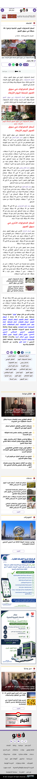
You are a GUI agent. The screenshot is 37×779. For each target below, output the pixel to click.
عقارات (14, 754)
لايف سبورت (7, 767)
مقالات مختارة (23, 754)
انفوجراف (30, 763)
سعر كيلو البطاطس (25, 369)
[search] (2, 10)
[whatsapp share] (13, 64)
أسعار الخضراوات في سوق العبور (14, 97)
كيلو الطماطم (28, 376)
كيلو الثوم (18, 376)
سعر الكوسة (25, 366)
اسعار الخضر (12, 356)
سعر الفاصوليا (13, 362)
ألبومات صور (13, 758)
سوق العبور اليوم (11, 369)
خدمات (32, 754)
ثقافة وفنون (30, 749)
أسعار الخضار (26, 231)
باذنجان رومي (24, 362)
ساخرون (21, 758)
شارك (25, 65)
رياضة (14, 745)
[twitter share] (17, 64)
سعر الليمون (23, 379)
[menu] (34, 10)
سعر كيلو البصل (17, 137)
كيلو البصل (19, 372)
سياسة (20, 745)
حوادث (22, 749)
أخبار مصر (28, 745)
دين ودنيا (29, 758)
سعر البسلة (13, 379)
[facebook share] (20, 64)
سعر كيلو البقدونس (24, 206)
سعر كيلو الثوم (26, 186)
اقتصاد (8, 745)
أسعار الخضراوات (29, 79)
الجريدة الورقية (9, 763)
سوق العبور (29, 372)
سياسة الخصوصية (11, 772)
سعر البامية (8, 376)
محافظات (15, 749)
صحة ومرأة (6, 754)
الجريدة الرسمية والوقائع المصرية (23, 767)
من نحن (29, 772)
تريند (6, 758)
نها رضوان (30, 60)
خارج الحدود (6, 749)
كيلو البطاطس (8, 372)
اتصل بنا (21, 772)
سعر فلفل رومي (24, 167)
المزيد (18, 512)
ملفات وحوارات (20, 763)
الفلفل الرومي (10, 359)
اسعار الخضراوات (24, 356)
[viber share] (7, 352)
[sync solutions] (30, 777)
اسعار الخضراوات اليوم (24, 359)
